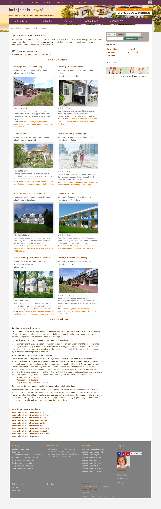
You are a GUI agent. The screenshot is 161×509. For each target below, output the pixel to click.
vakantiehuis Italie (90, 466)
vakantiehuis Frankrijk (91, 457)
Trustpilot (121, 449)
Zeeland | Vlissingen (66, 193)
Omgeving (60, 2)
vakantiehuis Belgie (90, 455)
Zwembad (111, 55)
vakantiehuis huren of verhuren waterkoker (31, 433)
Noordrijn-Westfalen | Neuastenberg (29, 193)
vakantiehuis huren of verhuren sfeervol (29, 431)
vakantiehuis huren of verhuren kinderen (29, 420)
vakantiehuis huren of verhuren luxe (27, 425)
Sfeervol (44, 28)
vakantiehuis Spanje (90, 460)
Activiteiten (47, 2)
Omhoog (119, 482)
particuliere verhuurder (58, 392)
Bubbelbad (122, 478)
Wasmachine (133, 52)
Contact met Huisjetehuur (23, 463)
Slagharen (16, 490)
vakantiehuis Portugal (91, 463)
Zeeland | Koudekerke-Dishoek (71, 66)
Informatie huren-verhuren (23, 460)
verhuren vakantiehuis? (91, 483)
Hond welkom (112, 49)
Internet (131, 49)
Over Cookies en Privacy (22, 468)
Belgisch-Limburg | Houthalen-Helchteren (31, 257)
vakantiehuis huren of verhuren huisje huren (31, 415)
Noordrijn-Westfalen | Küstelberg (27, 66)
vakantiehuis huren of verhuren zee (27, 436)
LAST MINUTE (116, 21)
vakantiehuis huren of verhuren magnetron (30, 428)
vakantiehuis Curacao (91, 471)
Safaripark (16, 487)
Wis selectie (17, 54)
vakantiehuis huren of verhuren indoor (29, 418)
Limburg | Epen (20, 133)
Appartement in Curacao (27, 380)
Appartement (31, 28)
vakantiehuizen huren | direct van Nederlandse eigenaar (33, 15)
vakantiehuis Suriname (92, 468)
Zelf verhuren (83, 2)
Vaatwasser (111, 52)
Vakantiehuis (16, 28)
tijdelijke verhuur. (60, 400)
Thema (71, 2)
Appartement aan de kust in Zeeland (32, 382)
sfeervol (41, 35)
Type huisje (35, 2)
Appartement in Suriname (28, 377)
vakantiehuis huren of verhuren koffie (28, 423)
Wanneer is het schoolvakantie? (25, 457)
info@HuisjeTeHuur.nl (90, 489)
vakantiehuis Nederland (92, 452)
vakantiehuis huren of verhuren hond (28, 412)
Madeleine (121, 470)
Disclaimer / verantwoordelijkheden (27, 455)
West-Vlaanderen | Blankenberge (72, 133)
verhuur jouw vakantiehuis (93, 449)
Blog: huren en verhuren (22, 466)
